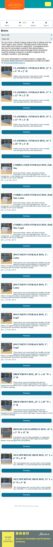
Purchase (26, 84)
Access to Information (26, 538)
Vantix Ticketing (34, 506)
